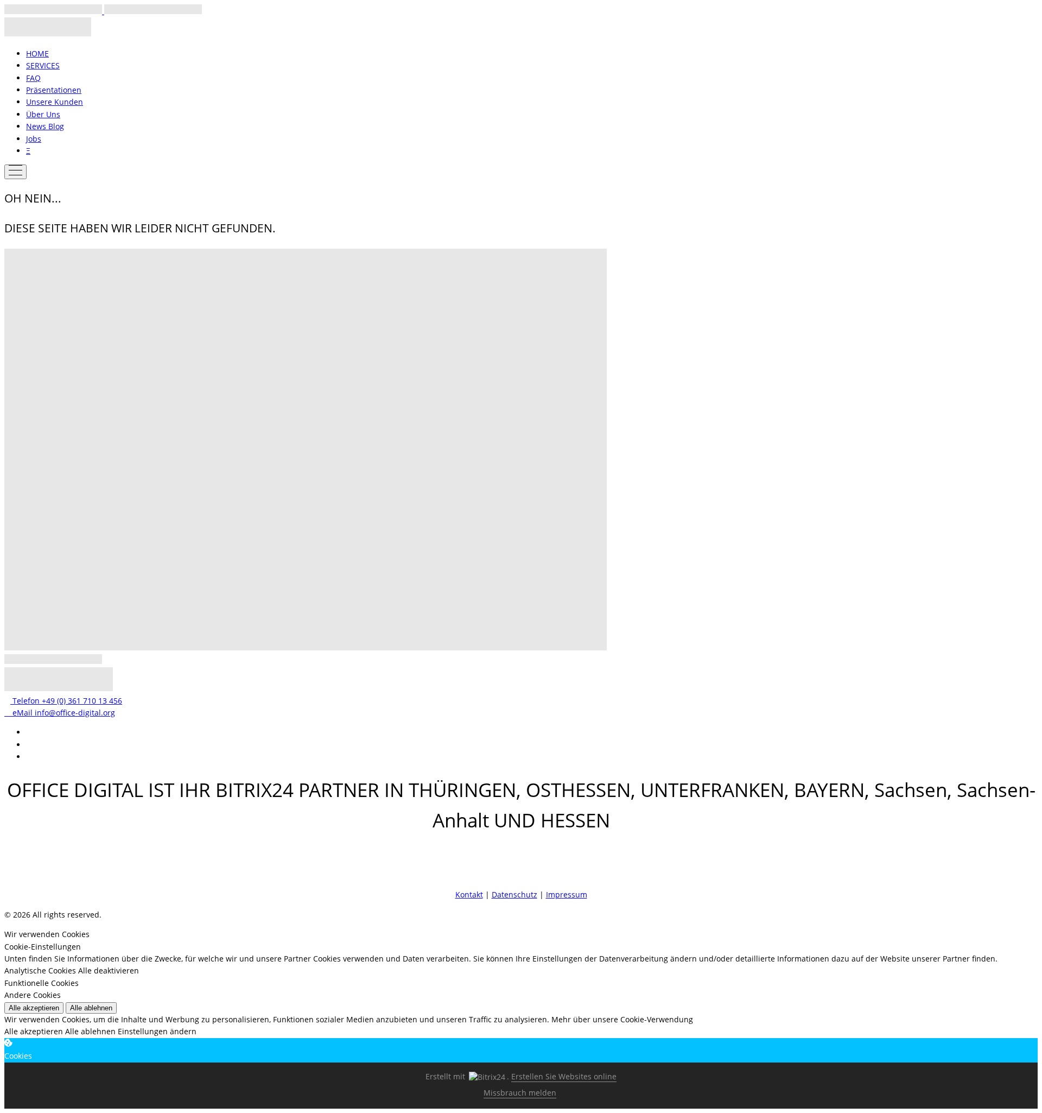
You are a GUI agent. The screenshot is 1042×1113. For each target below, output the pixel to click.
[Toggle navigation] (15, 172)
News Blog (45, 126)
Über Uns (43, 114)
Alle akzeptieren (34, 1008)
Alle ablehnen (91, 1008)
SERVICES (43, 65)
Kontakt (469, 894)
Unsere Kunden (54, 102)
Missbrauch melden (520, 1092)
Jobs (33, 139)
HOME (37, 53)
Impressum (566, 894)
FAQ (33, 78)
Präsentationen (53, 90)
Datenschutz (514, 894)
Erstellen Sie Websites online (564, 1076)
